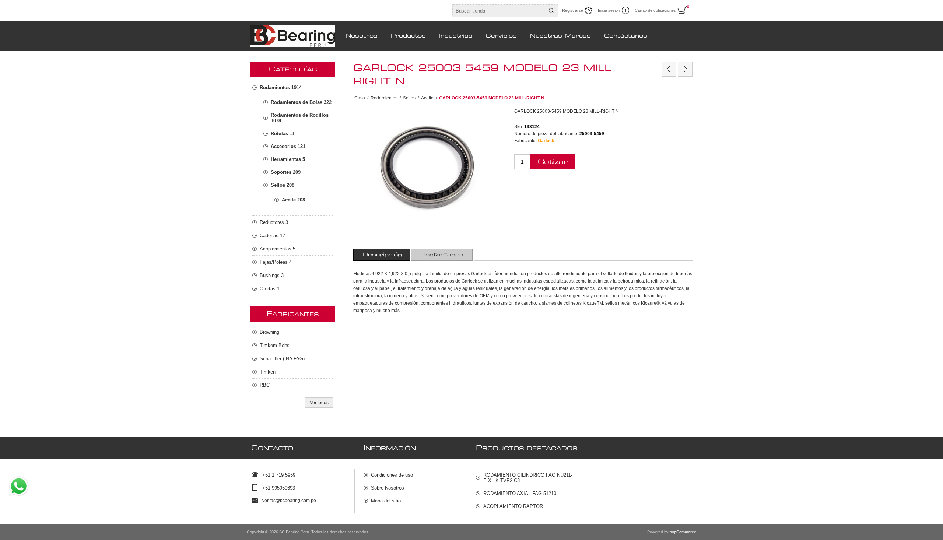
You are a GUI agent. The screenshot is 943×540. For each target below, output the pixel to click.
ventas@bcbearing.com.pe (289, 500)
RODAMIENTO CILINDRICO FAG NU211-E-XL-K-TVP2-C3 (527, 477)
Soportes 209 (286, 172)
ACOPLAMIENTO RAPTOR (513, 506)
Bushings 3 (272, 275)
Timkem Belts (275, 345)
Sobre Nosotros (387, 488)
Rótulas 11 (282, 133)
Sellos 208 (282, 185)
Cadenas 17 (272, 235)
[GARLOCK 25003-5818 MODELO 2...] (685, 69)
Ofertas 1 (270, 288)
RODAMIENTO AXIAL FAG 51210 (519, 493)
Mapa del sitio (386, 501)
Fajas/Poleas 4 (276, 262)
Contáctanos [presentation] (441, 254)
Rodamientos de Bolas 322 (301, 102)
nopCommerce (683, 532)
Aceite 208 (293, 200)
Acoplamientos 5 (277, 249)
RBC (265, 385)
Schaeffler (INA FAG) (282, 358)
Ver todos (319, 402)
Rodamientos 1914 (281, 87)
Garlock (546, 140)
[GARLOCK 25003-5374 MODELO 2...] (669, 69)
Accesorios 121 (288, 146)
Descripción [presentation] (382, 254)
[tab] (382, 255)
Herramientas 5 (288, 159)
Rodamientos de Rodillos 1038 (300, 117)
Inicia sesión (609, 10)
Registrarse (572, 10)
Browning (269, 332)
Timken (268, 372)
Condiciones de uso (392, 475)
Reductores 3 (274, 222)
